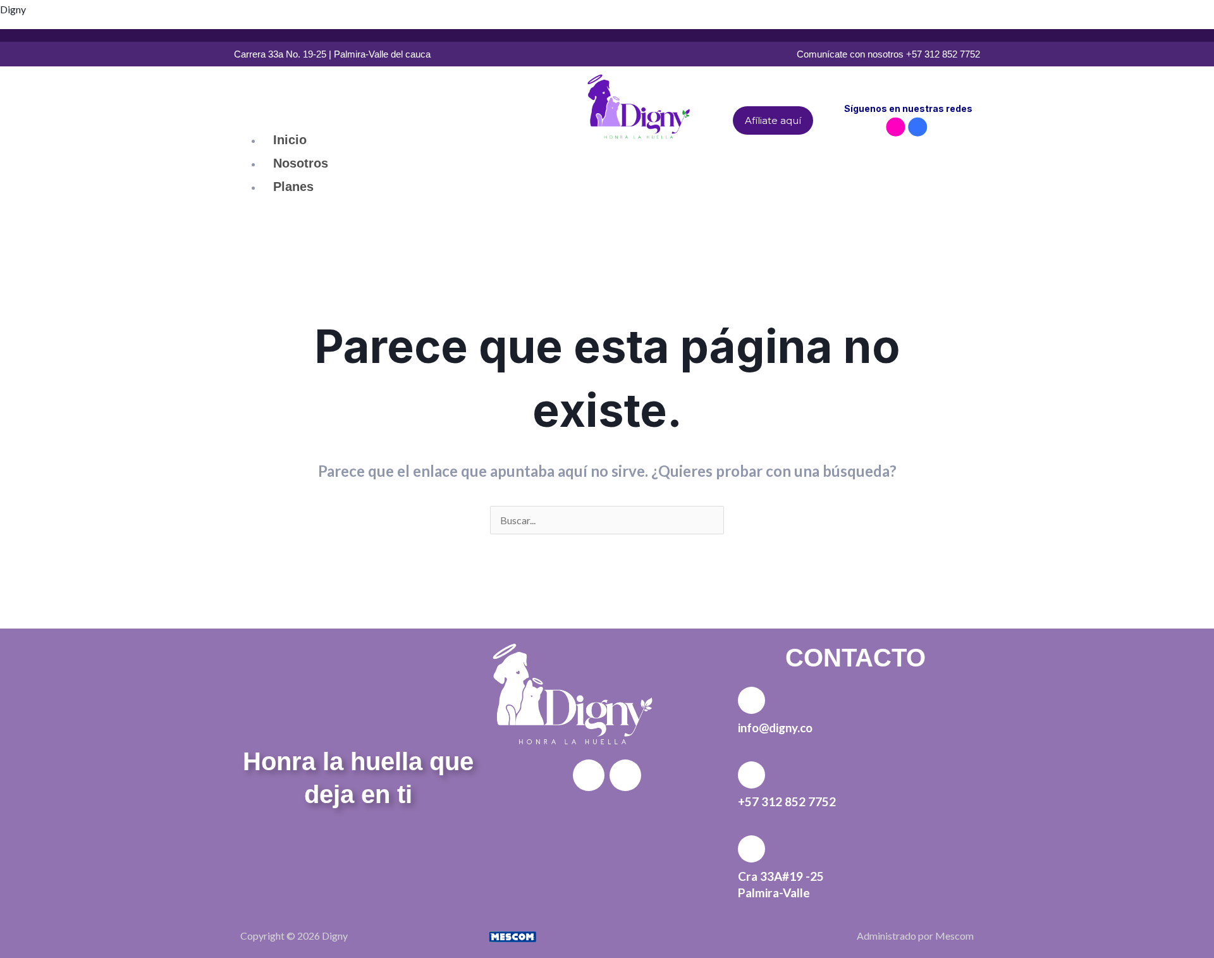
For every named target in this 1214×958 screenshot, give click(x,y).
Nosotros (300, 163)
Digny (13, 9)
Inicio (290, 140)
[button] (399, 118)
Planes (293, 186)
